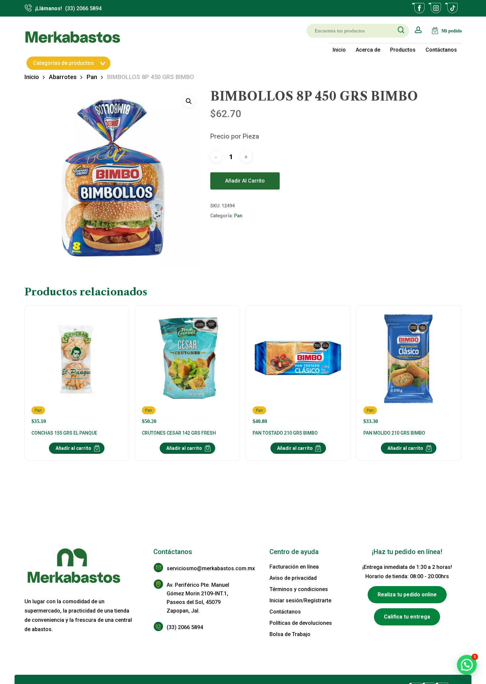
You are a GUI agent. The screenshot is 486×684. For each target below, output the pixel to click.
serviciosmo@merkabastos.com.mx (205, 568)
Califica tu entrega (407, 617)
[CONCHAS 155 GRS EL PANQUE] (77, 368)
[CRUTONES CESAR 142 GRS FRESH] (187, 368)
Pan (92, 76)
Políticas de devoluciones (300, 623)
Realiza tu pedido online (407, 594)
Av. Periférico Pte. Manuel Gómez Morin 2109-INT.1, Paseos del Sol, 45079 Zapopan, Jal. (198, 598)
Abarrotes (63, 76)
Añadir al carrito (245, 181)
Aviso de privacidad (293, 578)
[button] (189, 101)
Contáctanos (285, 612)
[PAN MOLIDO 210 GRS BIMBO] (409, 368)
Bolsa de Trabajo (289, 634)
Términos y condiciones (298, 589)
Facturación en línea (294, 567)
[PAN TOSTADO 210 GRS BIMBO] (298, 368)
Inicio (31, 76)
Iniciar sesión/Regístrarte (300, 600)
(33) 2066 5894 (185, 627)
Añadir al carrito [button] (73, 448)
